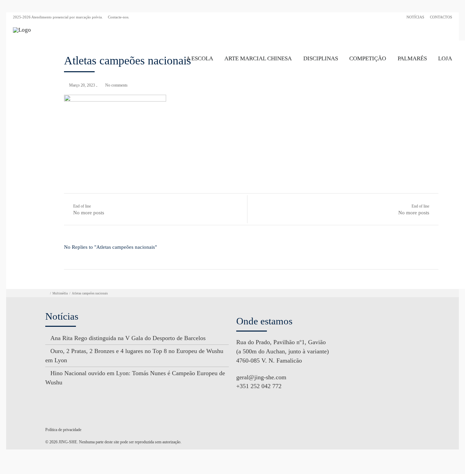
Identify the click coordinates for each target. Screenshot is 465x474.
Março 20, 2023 (82, 85)
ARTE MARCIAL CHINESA (258, 58)
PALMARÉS (412, 58)
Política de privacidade (63, 429)
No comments (116, 85)
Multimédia (60, 293)
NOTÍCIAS (415, 17)
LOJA (445, 58)
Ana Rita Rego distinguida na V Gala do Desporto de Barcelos (128, 338)
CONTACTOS (441, 17)
